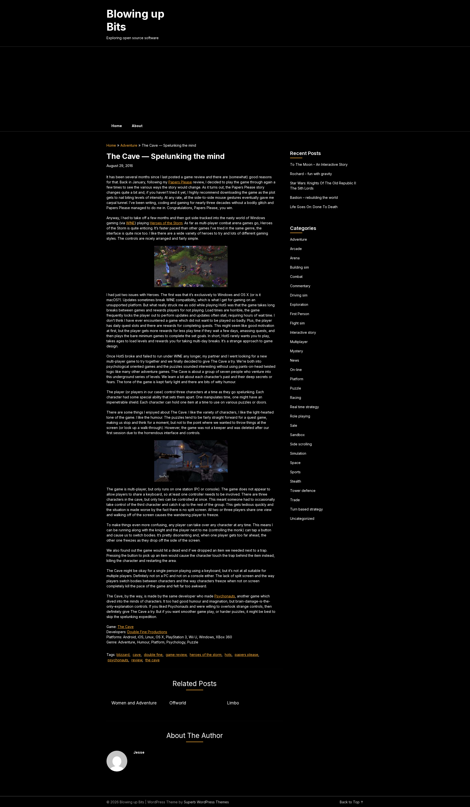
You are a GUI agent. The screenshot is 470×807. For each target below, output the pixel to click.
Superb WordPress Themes (206, 802)
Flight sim (297, 323)
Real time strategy (304, 407)
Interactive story (303, 332)
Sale (293, 425)
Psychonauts (224, 596)
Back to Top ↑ (352, 802)
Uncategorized (302, 518)
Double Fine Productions (147, 632)
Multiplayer (299, 342)
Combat (296, 276)
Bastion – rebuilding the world (314, 197)
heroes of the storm (206, 655)
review (136, 660)
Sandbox (297, 435)
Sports (295, 472)
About (137, 126)
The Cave (126, 627)
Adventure (128, 145)
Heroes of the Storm (166, 223)
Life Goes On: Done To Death (314, 207)
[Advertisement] (235, 83)
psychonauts (118, 660)
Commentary (300, 286)
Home (116, 126)
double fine (153, 655)
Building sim (299, 267)
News (294, 360)
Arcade (296, 249)
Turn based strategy (306, 509)
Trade (295, 500)
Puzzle (295, 388)
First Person (299, 314)
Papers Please (180, 182)
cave (137, 655)
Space (295, 463)
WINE (130, 223)
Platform (296, 379)
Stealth (295, 481)
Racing (295, 397)
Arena (295, 258)
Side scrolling (301, 444)
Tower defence (303, 490)
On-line (296, 370)
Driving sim (298, 295)
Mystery (296, 351)
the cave (152, 660)
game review (176, 655)
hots (228, 655)
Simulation (298, 453)
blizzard (123, 655)
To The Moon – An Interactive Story (319, 164)
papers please (246, 655)
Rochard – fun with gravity (311, 174)
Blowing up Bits (135, 20)
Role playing (300, 416)
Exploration (299, 304)
